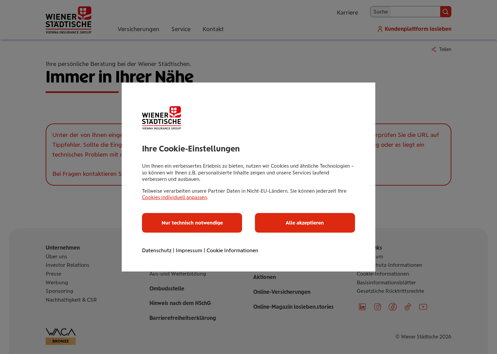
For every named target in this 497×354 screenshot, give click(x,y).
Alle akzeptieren (305, 223)
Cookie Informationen (232, 250)
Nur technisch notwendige (192, 223)
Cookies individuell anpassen (174, 197)
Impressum (189, 250)
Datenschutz (156, 250)
